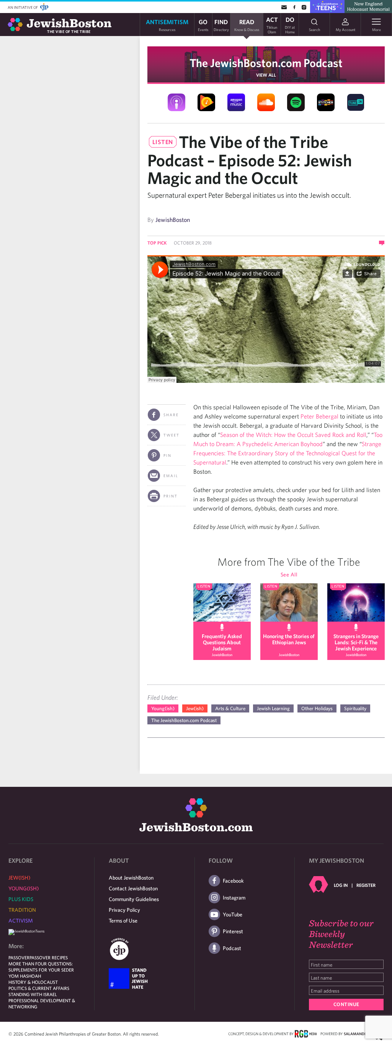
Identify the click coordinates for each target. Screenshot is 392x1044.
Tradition (22, 910)
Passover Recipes (48, 957)
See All (289, 575)
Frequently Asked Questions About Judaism (222, 642)
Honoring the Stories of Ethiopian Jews (289, 639)
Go (203, 24)
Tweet (171, 435)
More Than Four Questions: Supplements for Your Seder (41, 966)
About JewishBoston (131, 878)
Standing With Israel (32, 994)
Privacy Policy (124, 910)
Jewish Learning (273, 708)
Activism (20, 921)
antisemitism (167, 24)
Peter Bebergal (319, 416)
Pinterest (233, 931)
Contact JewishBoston (133, 888)
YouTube (232, 914)
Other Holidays (317, 708)
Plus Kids (20, 899)
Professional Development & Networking (41, 1003)
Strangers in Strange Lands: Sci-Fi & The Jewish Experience (356, 642)
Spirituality (355, 708)
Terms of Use (123, 921)
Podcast (232, 948)
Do (290, 24)
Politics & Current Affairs (38, 988)
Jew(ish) (195, 708)
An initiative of (23, 7)
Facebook (233, 881)
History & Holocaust (33, 982)
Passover (18, 957)
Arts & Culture (230, 708)
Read (246, 24)
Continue (346, 1004)
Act (272, 24)
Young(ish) (163, 708)
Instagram (234, 898)
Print (170, 496)
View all (266, 74)
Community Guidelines (134, 899)
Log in (341, 885)
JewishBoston (172, 219)
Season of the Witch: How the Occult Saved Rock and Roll (293, 434)
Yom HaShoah (24, 975)
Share (171, 414)
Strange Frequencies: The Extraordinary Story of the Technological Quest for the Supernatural (287, 453)
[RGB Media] (306, 1033)
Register (366, 885)
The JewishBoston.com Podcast (266, 62)
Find (221, 24)
